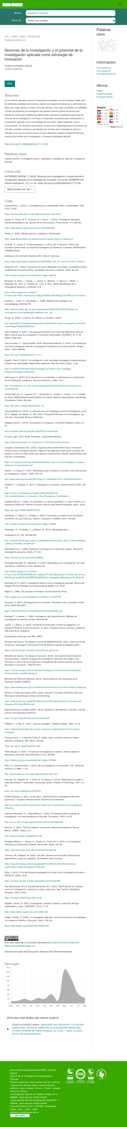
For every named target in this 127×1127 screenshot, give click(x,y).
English (99, 90)
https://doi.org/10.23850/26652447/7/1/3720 (26, 144)
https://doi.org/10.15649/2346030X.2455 (22, 746)
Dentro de (16, 20)
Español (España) (104, 93)
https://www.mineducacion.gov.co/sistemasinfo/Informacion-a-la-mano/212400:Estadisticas (45, 687)
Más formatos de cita (19, 189)
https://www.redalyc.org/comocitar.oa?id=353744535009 (30, 227)
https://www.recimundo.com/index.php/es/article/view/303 (30, 849)
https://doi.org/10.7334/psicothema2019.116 (24, 405)
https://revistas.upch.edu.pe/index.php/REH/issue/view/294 (31, 431)
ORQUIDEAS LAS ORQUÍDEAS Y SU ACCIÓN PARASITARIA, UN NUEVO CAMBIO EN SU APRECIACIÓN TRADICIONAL (48, 1026)
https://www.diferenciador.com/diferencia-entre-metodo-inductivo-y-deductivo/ (39, 238)
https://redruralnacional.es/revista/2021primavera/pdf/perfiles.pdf (33, 610)
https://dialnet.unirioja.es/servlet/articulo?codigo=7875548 (30, 760)
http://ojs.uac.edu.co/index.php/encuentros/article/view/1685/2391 (34, 821)
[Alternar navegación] (120, 4)
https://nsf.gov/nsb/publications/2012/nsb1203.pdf (27, 718)
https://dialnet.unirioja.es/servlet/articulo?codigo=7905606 (30, 523)
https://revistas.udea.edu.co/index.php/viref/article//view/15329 (33, 214)
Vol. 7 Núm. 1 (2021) (16, 36)
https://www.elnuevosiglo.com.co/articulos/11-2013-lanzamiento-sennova (37, 442)
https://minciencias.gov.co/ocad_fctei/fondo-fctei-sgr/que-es (31, 650)
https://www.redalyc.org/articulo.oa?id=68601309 (26, 911)
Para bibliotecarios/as (106, 73)
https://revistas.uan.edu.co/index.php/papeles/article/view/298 (32, 880)
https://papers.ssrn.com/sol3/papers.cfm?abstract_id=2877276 (33, 596)
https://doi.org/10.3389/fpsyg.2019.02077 (23, 790)
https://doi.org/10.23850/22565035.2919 (22, 510)
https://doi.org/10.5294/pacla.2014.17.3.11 (23, 354)
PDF (9, 83)
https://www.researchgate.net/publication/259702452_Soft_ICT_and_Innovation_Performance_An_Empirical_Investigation (59, 261)
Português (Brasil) (104, 96)
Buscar (17, 12)
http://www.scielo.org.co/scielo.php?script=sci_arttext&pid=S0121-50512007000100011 (44, 479)
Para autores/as (103, 70)
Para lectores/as (103, 67)
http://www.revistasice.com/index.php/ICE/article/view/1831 (31, 773)
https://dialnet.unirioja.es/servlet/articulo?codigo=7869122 (30, 275)
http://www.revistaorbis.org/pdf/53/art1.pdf (23, 835)
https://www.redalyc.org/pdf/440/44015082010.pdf (27, 925)
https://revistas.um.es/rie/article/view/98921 (24, 557)
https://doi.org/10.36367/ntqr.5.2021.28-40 (23, 897)
